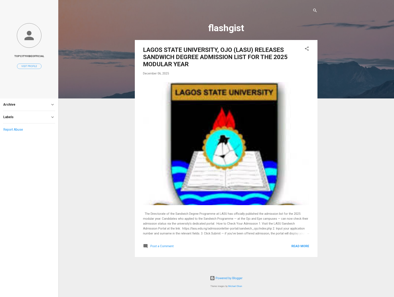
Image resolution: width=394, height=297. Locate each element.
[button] (306, 49)
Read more (300, 246)
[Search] (315, 11)
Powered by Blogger (229, 278)
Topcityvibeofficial (29, 56)
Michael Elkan (235, 286)
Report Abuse (13, 129)
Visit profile (29, 66)
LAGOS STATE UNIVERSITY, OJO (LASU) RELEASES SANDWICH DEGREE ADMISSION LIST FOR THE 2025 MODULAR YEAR (215, 57)
